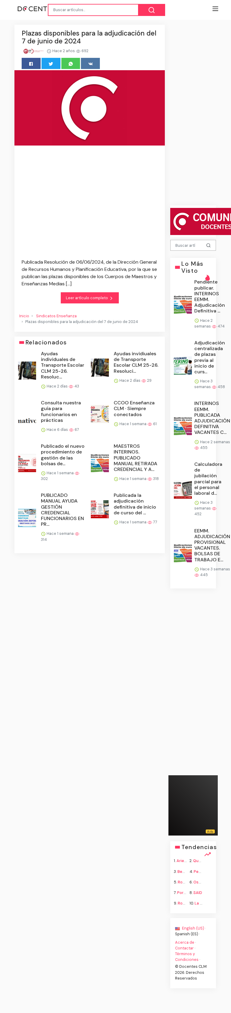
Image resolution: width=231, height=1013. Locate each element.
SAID (197, 892)
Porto (182, 892)
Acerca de (184, 942)
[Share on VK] (90, 63)
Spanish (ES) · (187, 933)
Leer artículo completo (87, 297)
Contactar (184, 947)
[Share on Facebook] (31, 63)
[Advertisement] (90, 203)
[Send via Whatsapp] (70, 63)
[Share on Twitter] (51, 63)
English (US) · (193, 928)
